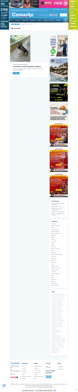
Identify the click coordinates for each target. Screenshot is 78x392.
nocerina (59, 318)
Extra (53, 250)
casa (53, 297)
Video (53, 275)
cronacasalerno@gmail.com (15, 370)
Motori (53, 245)
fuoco (59, 307)
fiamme (54, 307)
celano (53, 299)
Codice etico (23, 10)
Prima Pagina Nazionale (57, 254)
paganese (59, 323)
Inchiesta (54, 246)
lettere (53, 315)
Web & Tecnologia (55, 231)
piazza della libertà (56, 331)
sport (58, 346)
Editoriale (58, 20)
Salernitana (25, 20)
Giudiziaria (54, 235)
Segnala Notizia (33, 10)
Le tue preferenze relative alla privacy (44, 390)
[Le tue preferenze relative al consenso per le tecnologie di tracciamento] (76, 390)
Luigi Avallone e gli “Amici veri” (58, 206)
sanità (53, 227)
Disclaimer (18, 10)
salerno (53, 344)
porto (63, 339)
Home (11, 20)
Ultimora (54, 256)
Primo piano (54, 283)
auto (59, 294)
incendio (54, 312)
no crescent (54, 320)
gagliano (54, 310)
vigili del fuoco (55, 352)
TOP (62, 346)
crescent (54, 302)
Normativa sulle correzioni (37, 373)
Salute (53, 237)
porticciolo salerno (56, 339)
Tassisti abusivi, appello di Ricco (58, 211)
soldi (53, 346)
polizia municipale (56, 336)
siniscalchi (60, 344)
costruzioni (60, 299)
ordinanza (62, 320)
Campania (54, 258)
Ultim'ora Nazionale (56, 248)
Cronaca (17, 20)
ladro (59, 312)
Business (54, 281)
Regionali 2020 (55, 266)
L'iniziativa (54, 252)
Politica (53, 239)
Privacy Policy (60, 366)
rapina (58, 341)
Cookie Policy (61, 369)
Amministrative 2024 (56, 233)
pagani (53, 325)
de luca (59, 302)
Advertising (13, 10)
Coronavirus (54, 262)
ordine (53, 323)
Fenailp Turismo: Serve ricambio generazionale (58, 204)
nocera (53, 318)
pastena (54, 328)
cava (58, 297)
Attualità (32, 20)
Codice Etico (36, 368)
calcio (63, 294)
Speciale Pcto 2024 (56, 225)
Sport (39, 20)
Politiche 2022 (55, 269)
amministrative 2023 (56, 273)
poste (53, 341)
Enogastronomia (55, 229)
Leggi (16, 73)
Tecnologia (54, 241)
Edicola (48, 376)
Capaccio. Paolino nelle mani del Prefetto (58, 214)
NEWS (58, 315)
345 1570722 (13, 374)
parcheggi (60, 325)
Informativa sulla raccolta (28, 390)
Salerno (53, 243)
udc (53, 349)
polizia (53, 333)
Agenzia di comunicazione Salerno (46, 387)
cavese (62, 297)
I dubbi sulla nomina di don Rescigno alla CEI (30, 24)
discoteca (60, 305)
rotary (63, 341)
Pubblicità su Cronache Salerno (39, 377)
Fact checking (37, 370)
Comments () (25, 64)
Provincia (54, 279)
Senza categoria (55, 285)
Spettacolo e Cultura (48, 20)
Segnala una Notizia (38, 366)
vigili (57, 349)
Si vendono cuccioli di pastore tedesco (27, 66)
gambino (60, 310)
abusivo (54, 294)
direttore (54, 305)
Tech (53, 277)
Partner (27, 10)
